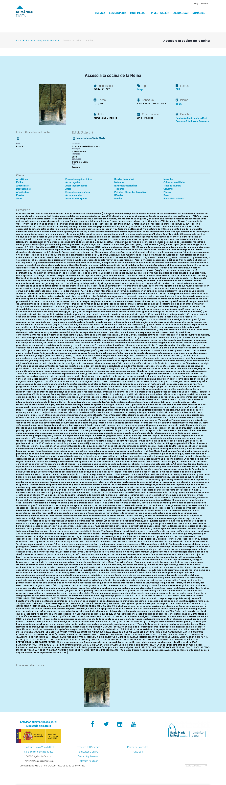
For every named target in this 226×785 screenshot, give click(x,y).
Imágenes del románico (49, 40)
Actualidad (180, 13)
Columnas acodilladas (174, 182)
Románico (199, 13)
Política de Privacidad (137, 747)
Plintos (167, 192)
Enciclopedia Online (88, 752)
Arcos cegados (72, 182)
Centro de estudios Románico (38, 752)
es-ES (179, 104)
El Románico (29, 40)
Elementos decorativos (125, 185)
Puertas (20, 195)
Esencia (100, 13)
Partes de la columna (173, 198)
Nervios (118, 198)
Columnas (168, 189)
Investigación (160, 13)
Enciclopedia (117, 13)
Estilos (19, 182)
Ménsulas (168, 179)
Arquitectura (22, 192)
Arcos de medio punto (76, 198)
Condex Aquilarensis (88, 756)
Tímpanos (119, 189)
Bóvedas (118, 195)
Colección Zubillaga (88, 761)
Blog (196, 3)
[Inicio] (30, 11)
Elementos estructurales (77, 192)
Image (140, 89)
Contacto (204, 3)
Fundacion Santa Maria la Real (39, 747)
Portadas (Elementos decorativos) (131, 192)
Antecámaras (22, 185)
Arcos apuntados (73, 195)
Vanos (19, 198)
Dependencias (23, 189)
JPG (178, 89)
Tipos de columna (172, 185)
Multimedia (137, 13)
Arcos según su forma (76, 185)
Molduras (119, 182)
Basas (166, 195)
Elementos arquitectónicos (78, 179)
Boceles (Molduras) (124, 179)
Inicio (18, 40)
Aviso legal (138, 752)
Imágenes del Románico (88, 747)
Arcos (68, 189)
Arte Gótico (22, 179)
